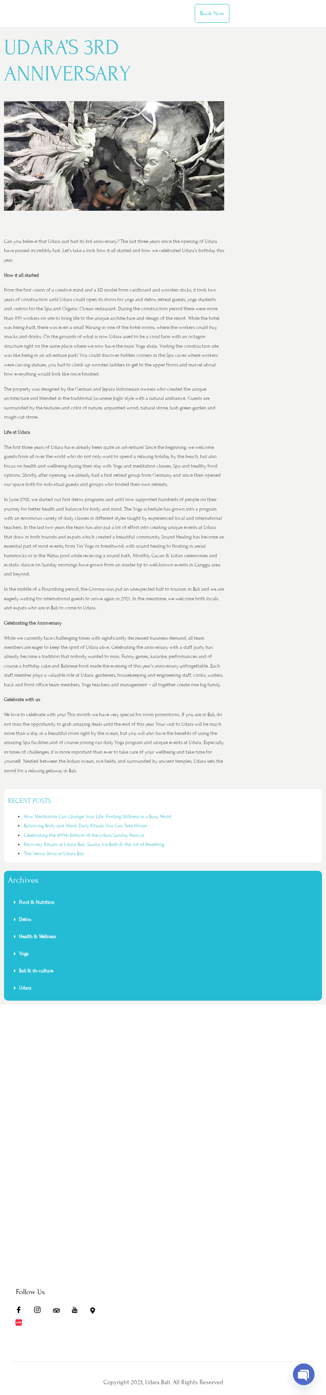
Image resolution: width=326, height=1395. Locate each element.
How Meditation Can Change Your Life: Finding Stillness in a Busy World (97, 816)
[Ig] (40, 1312)
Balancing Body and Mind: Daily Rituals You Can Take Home (85, 826)
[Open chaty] (303, 1374)
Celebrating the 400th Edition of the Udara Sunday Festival (84, 835)
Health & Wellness (37, 936)
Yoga (24, 953)
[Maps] (96, 1312)
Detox (26, 919)
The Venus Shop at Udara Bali (54, 853)
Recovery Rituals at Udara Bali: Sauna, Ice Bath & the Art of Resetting (94, 844)
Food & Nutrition (36, 902)
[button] (163, 902)
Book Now (212, 13)
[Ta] (59, 1312)
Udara (25, 988)
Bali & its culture (36, 971)
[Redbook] (21, 1324)
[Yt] (77, 1312)
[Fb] (21, 1312)
